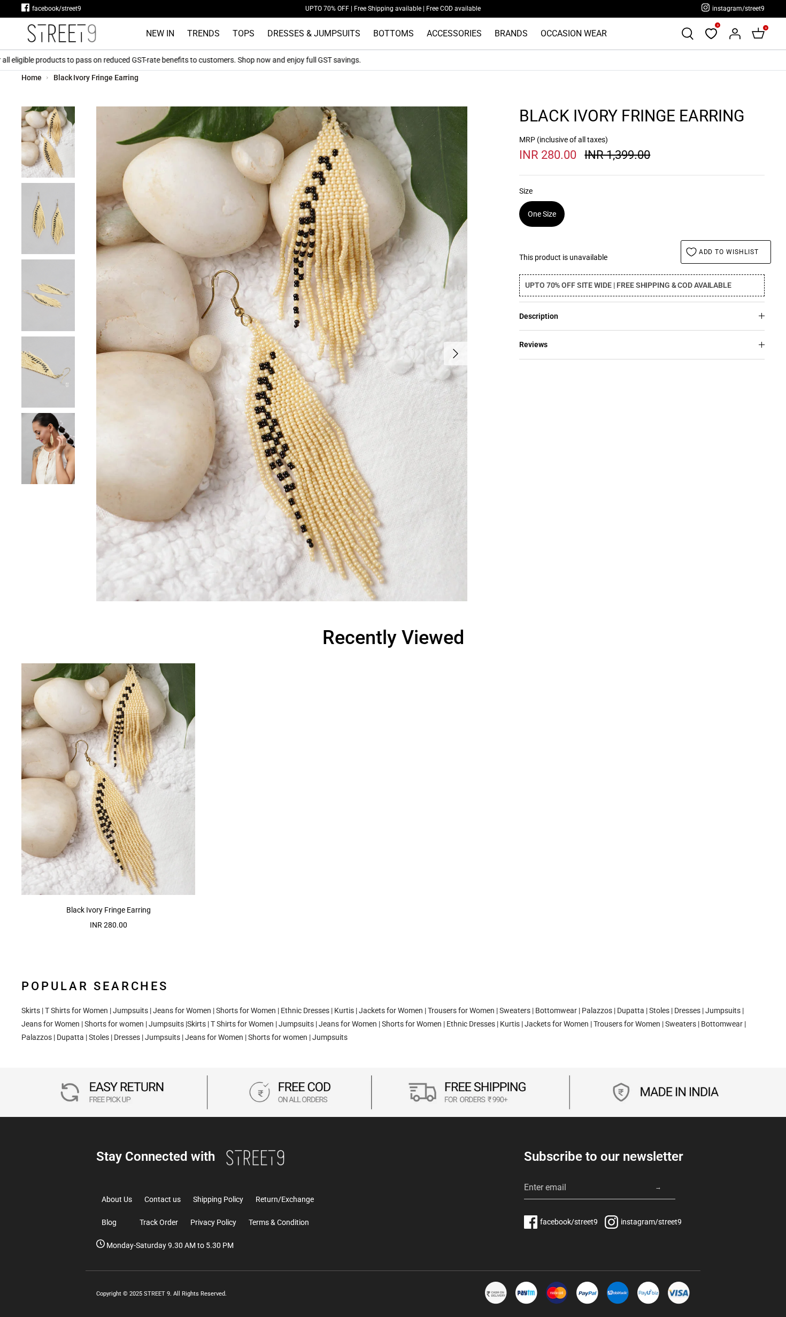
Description (538, 316)
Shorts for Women (246, 1010)
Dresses (687, 1010)
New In (160, 33)
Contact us (162, 1199)
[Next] (455, 353)
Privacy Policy (213, 1222)
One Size (542, 214)
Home (31, 77)
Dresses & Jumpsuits (313, 33)
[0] (711, 33)
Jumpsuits (130, 1010)
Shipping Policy (218, 1199)
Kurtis (344, 1010)
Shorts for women (114, 1024)
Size (526, 191)
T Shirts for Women (76, 1010)
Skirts (30, 1010)
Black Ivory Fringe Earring (95, 77)
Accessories (454, 33)
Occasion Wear (574, 33)
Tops (244, 33)
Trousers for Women (461, 1010)
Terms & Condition (279, 1222)
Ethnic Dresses (305, 1010)
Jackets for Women (391, 1010)
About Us (117, 1199)
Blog (109, 1222)
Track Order (159, 1222)
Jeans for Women (182, 1010)
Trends (203, 33)
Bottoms (393, 33)
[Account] (734, 33)
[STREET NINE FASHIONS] (61, 33)
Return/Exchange (285, 1199)
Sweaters (514, 1010)
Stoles (659, 1010)
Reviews (533, 344)
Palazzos (597, 1010)
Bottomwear (556, 1010)
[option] (281, 353)
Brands (511, 33)
